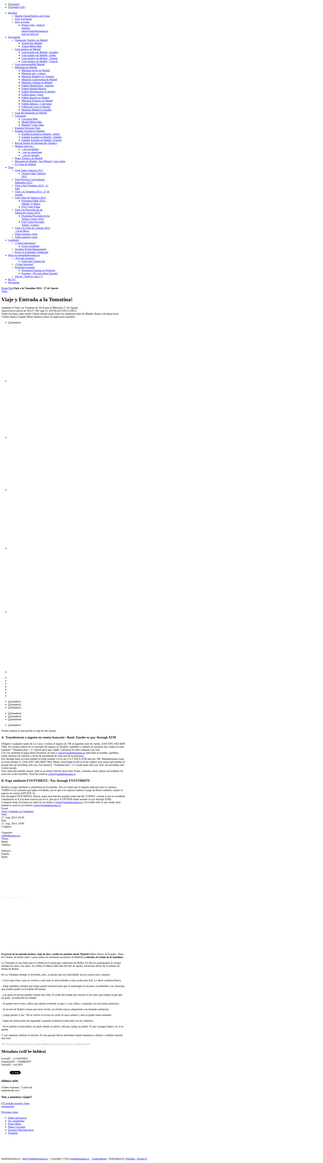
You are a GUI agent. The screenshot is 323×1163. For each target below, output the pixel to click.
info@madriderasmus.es (35, 1158)
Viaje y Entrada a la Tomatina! (17, 811)
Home (4, 288)
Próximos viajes (9, 1112)
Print (4, 291)
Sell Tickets (6, 897)
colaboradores (99, 1158)
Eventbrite (21, 897)
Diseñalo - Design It (136, 1158)
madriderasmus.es (10, 835)
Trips (10, 288)
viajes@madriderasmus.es (71, 752)
